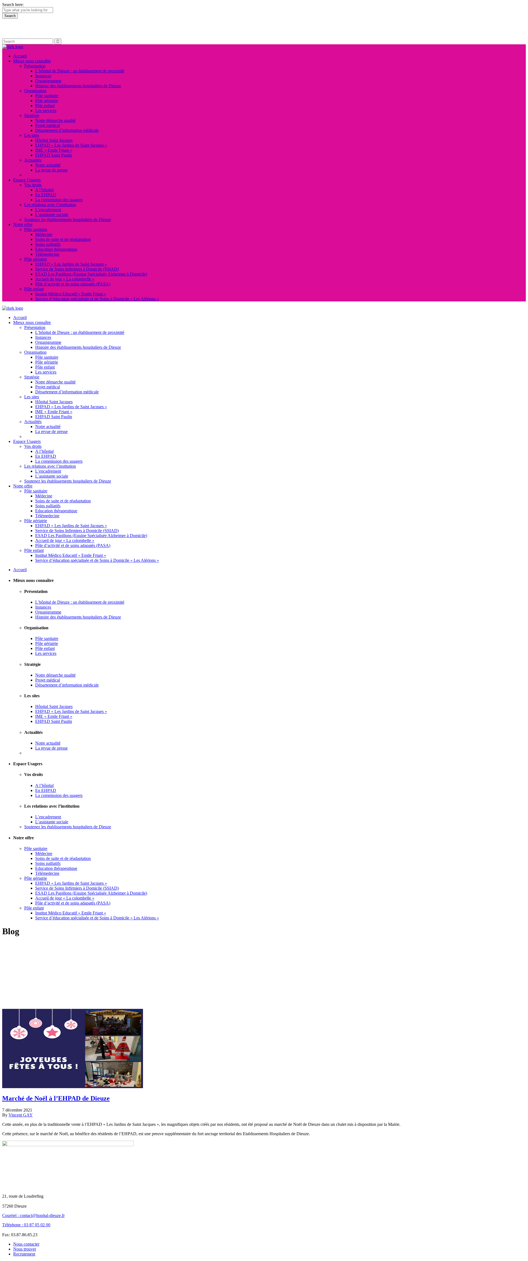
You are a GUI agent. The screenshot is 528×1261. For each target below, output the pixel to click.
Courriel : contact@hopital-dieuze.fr (33, 1215)
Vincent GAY (21, 1115)
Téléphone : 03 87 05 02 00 (26, 1224)
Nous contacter (26, 1244)
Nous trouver (24, 1249)
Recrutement (24, 1254)
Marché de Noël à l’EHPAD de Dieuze (56, 1098)
